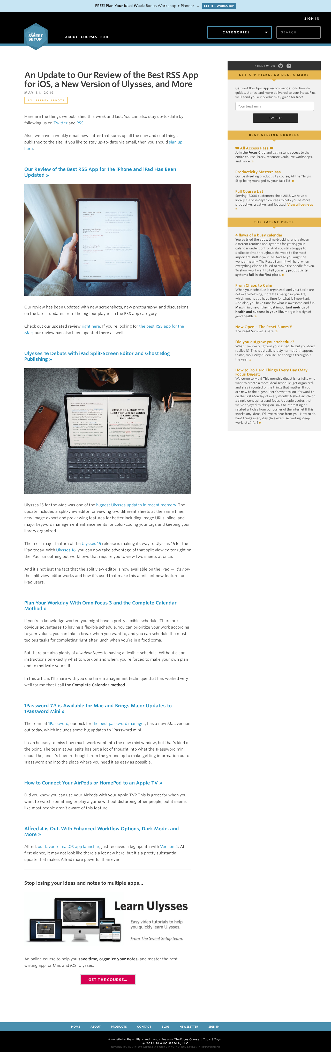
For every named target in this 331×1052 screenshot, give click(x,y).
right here (91, 326)
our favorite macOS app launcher (68, 846)
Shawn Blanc (135, 1039)
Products (119, 1026)
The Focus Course (186, 1039)
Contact (144, 1026)
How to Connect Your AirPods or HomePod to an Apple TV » (93, 783)
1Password (58, 723)
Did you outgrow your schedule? (264, 342)
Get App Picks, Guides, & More (274, 75)
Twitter (60, 123)
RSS (80, 123)
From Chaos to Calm (253, 285)
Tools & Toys (212, 1039)
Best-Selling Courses (274, 135)
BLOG (105, 37)
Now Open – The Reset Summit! (263, 327)
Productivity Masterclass (258, 172)
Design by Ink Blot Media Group (138, 1047)
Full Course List (249, 191)
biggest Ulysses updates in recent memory (136, 505)
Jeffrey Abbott (49, 100)
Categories (236, 32)
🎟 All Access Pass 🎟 (254, 148)
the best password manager (118, 723)
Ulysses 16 (66, 550)
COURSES (89, 37)
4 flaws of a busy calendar (258, 235)
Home (75, 1026)
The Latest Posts (274, 222)
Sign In (312, 18)
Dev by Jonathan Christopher (194, 1047)
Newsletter (188, 1026)
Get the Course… (107, 980)
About (96, 1026)
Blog (165, 1026)
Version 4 (169, 846)
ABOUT (71, 37)
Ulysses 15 (91, 543)
